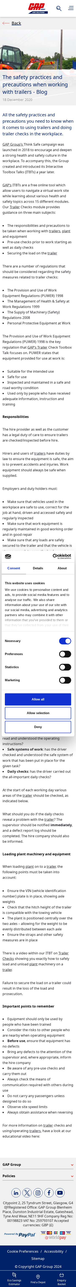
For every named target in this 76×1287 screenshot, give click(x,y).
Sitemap (38, 1258)
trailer (52, 253)
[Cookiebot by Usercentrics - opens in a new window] (53, 556)
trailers (54, 231)
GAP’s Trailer (37, 347)
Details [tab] (38, 568)
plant (66, 231)
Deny (38, 727)
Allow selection (38, 713)
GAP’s (7, 185)
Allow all (38, 699)
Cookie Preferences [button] (22, 1251)
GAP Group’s (13, 144)
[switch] (65, 654)
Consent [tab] (13, 568)
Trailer (15, 207)
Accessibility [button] (53, 1251)
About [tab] (62, 568)
